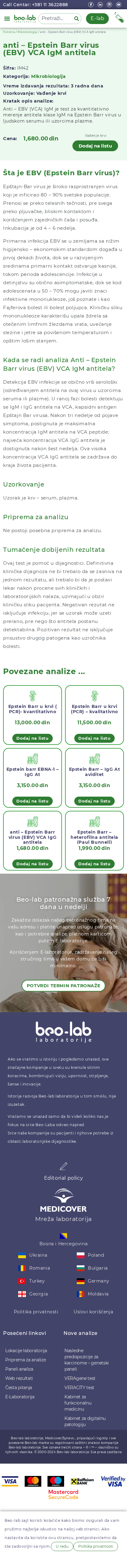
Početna (9, 32)
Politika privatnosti (36, 1312)
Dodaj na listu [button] (32, 738)
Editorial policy (63, 1178)
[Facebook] (91, 5)
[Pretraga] (77, 19)
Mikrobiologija (27, 32)
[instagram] (110, 5)
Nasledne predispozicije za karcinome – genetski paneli (86, 1360)
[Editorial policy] (63, 1166)
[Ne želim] (9, 1556)
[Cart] (119, 17)
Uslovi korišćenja (93, 1312)
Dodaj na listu (95, 146)
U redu (62, 1546)
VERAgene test (80, 1378)
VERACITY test (79, 1387)
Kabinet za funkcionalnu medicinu (77, 1403)
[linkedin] (100, 5)
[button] (7, 18)
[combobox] (55, 19)
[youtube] (119, 5)
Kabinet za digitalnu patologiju (85, 1421)
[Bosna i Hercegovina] (64, 1236)
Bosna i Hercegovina (63, 1244)
